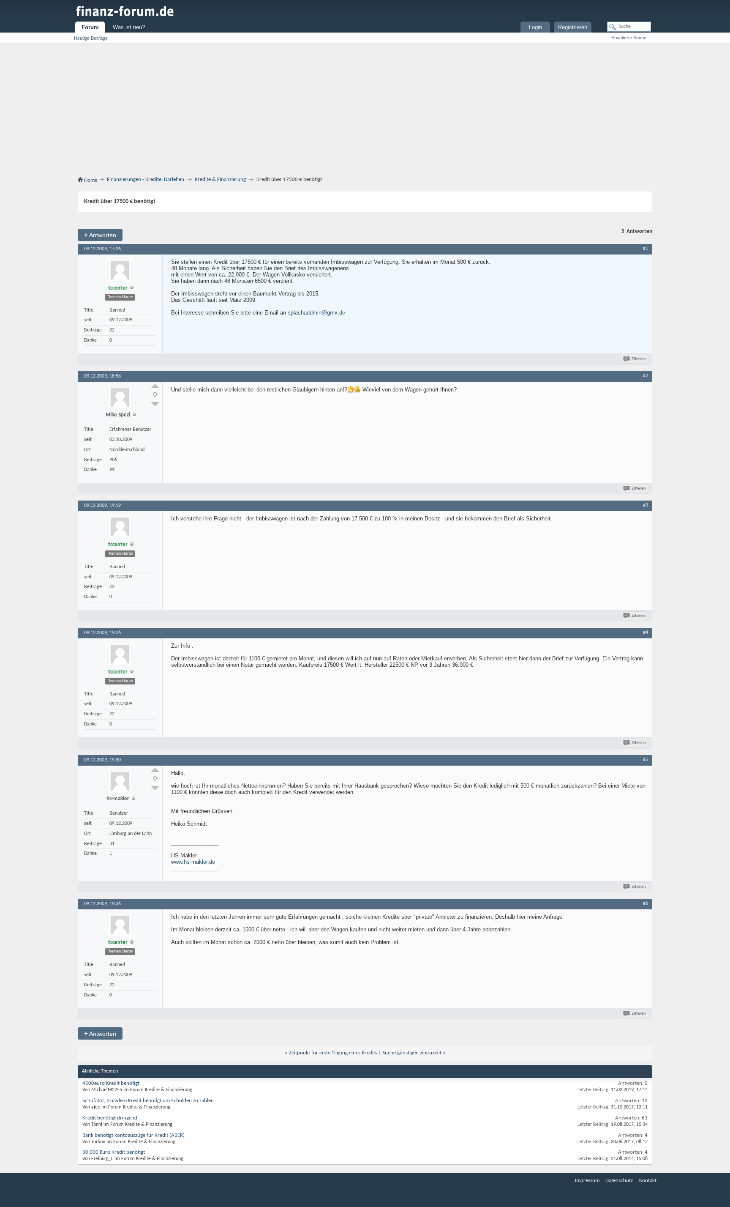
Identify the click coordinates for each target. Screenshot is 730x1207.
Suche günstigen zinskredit (411, 1053)
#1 (645, 248)
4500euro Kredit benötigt (110, 1083)
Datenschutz (619, 1180)
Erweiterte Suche (628, 37)
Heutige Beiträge (91, 38)
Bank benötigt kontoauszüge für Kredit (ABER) (133, 1135)
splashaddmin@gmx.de (316, 312)
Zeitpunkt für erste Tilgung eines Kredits (333, 1053)
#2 (645, 375)
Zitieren (639, 359)
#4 (645, 632)
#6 (645, 903)
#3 (645, 505)
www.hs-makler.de (193, 862)
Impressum (587, 1180)
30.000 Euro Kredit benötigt (113, 1152)
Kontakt (647, 1180)
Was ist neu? (129, 27)
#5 (645, 759)
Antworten (100, 234)
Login (535, 27)
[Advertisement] (365, 111)
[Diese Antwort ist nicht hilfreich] (155, 404)
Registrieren (572, 27)
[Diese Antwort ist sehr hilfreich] (155, 386)
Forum (90, 27)
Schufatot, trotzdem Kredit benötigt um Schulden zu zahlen (148, 1100)
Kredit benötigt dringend (109, 1118)
